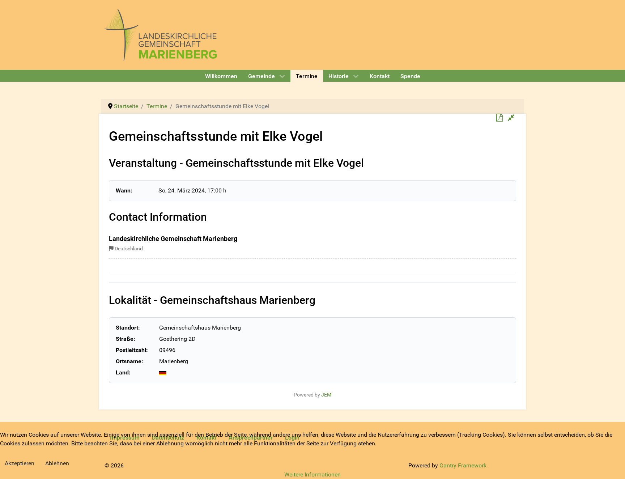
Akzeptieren (19, 463)
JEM (326, 395)
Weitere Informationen (312, 474)
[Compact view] (511, 118)
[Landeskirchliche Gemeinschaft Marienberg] (161, 34)
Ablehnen (57, 463)
